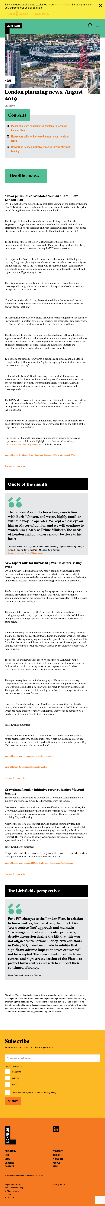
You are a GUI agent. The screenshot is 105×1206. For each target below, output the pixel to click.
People (56, 1162)
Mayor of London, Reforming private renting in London (26, 767)
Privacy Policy (41, 13)
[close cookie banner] (101, 6)
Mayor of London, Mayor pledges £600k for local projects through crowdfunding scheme (39, 863)
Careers (9, 1162)
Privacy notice (58, 1184)
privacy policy (50, 1093)
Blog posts (16, 1072)
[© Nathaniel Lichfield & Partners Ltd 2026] (13, 28)
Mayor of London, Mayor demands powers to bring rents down (28, 756)
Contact (9, 1166)
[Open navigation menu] (97, 25)
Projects (57, 1151)
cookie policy (62, 4)
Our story (10, 1151)
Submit (13, 1101)
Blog (7, 1159)
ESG (7, 1155)
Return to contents (15, 466)
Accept (11, 13)
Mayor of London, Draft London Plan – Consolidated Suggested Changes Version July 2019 (40, 455)
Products (57, 1159)
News (14, 1084)
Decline (23, 13)
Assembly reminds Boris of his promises (25, 553)
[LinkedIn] (56, 1129)
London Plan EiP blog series (23, 444)
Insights (15, 1078)
